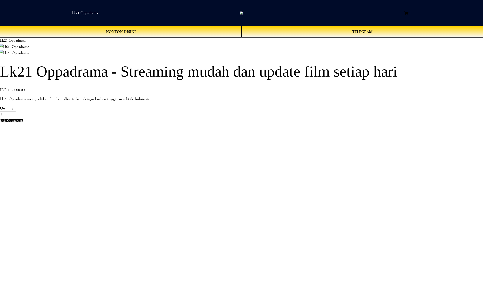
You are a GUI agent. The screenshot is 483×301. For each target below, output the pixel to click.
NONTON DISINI (121, 32)
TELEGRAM (362, 32)
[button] (11, 120)
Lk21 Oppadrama (85, 13)
